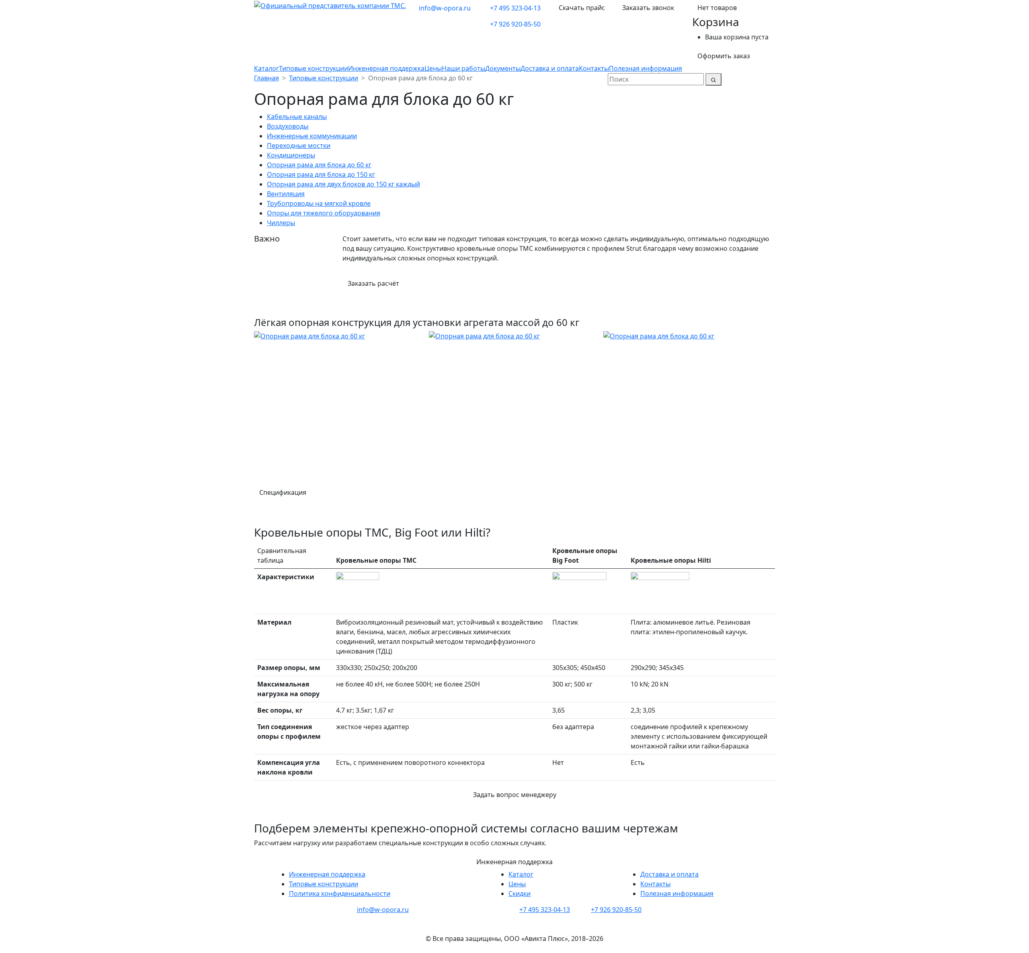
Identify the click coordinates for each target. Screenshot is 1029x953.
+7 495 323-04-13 (515, 8)
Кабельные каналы (297, 116)
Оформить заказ (723, 55)
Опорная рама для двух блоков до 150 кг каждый (343, 184)
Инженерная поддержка (386, 68)
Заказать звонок (648, 7)
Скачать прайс (582, 7)
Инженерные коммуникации (312, 135)
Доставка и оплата (550, 68)
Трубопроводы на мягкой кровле (319, 203)
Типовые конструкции (313, 68)
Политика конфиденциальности (339, 893)
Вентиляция (286, 193)
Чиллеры (281, 222)
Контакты (594, 68)
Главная (266, 78)
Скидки (519, 893)
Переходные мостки (298, 145)
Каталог (266, 68)
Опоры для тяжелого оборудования (323, 213)
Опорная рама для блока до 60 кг (319, 164)
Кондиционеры (291, 155)
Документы (503, 68)
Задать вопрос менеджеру (514, 794)
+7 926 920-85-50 (515, 24)
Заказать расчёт (373, 283)
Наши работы (463, 68)
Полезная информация (645, 68)
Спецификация (284, 492)
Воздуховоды (287, 126)
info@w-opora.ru (445, 8)
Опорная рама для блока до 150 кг (321, 174)
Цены (433, 68)
